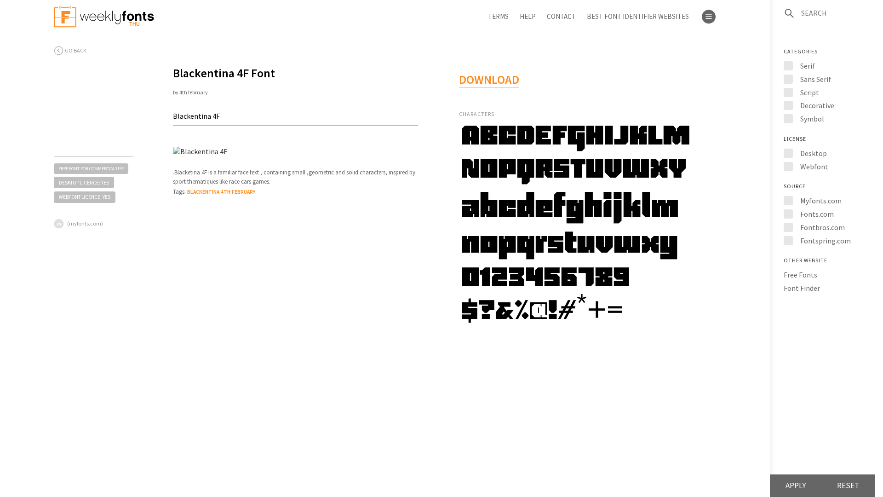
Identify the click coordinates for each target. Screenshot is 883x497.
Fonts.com (817, 214)
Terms (498, 16)
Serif (807, 65)
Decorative (817, 105)
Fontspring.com (825, 240)
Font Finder (802, 288)
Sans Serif (815, 79)
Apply (796, 485)
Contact (561, 16)
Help (528, 16)
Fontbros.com (822, 227)
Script (809, 92)
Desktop (813, 153)
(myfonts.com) (85, 223)
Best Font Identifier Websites (638, 16)
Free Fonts (800, 274)
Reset (848, 485)
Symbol (812, 118)
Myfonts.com (821, 200)
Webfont (814, 166)
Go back (75, 50)
